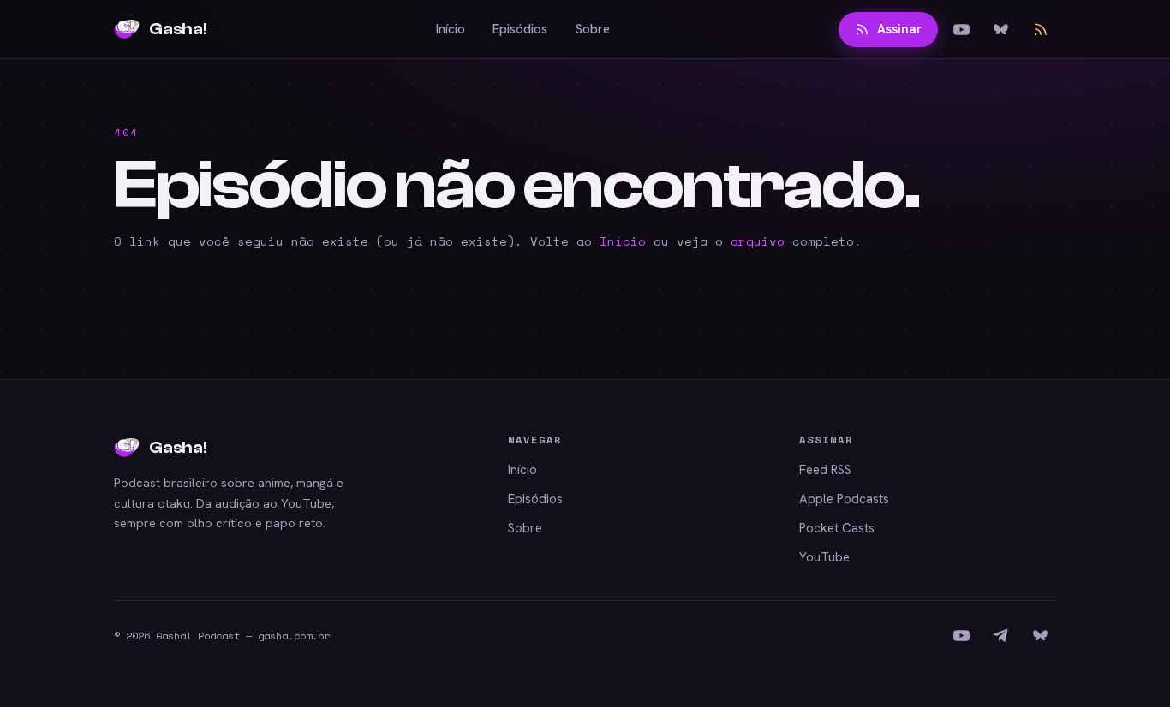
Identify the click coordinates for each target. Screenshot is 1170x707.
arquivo (758, 241)
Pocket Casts (837, 528)
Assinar (899, 29)
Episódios (519, 29)
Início (450, 29)
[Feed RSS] (1040, 29)
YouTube (824, 557)
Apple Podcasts (844, 499)
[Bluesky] (1000, 29)
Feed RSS (825, 469)
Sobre (592, 29)
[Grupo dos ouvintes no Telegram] (1000, 636)
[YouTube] (961, 29)
